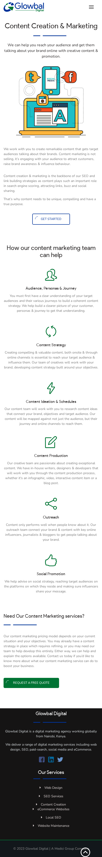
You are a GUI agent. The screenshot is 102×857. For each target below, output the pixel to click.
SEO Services (53, 796)
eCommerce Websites (53, 809)
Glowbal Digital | (38, 848)
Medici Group (64, 848)
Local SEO (53, 817)
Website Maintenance (53, 825)
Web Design (53, 787)
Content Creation (53, 804)
